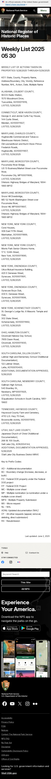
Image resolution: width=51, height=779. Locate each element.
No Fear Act (6, 742)
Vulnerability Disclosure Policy (14, 751)
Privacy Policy (7, 722)
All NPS (25, 589)
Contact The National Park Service (16, 734)
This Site (25, 582)
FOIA (3, 726)
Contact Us (34, 553)
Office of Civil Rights (10, 759)
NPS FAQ (5, 738)
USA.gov (5, 755)
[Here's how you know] (25, 3)
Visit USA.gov (9, 773)
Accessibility (6, 718)
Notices (4, 730)
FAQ (6, 553)
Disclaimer (5, 747)
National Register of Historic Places (19, 33)
